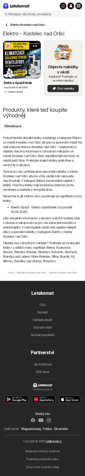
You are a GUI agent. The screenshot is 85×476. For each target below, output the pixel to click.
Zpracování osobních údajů (42, 467)
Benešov (44, 252)
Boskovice (63, 248)
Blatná (50, 248)
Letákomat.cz (53, 441)
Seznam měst (42, 327)
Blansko (19, 252)
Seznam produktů (42, 335)
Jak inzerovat (42, 364)
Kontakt (42, 312)
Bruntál (64, 256)
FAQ (42, 305)
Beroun (8, 252)
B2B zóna (42, 372)
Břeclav (31, 252)
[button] (70, 6)
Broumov (49, 261)
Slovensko (61, 429)
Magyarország (31, 429)
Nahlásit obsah (42, 320)
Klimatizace (13, 126)
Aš (72, 256)
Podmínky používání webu (42, 459)
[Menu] (78, 6)
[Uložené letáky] (63, 6)
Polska (47, 429)
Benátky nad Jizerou (28, 261)
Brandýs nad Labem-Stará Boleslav (26, 256)
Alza (21, 160)
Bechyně (71, 252)
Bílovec (8, 261)
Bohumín (57, 252)
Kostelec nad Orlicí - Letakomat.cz (54, 147)
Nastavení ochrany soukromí (42, 451)
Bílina (55, 256)
